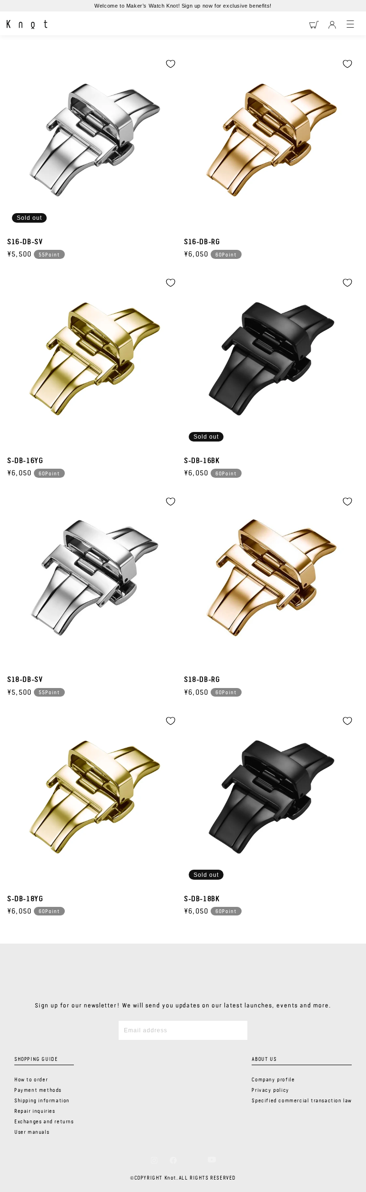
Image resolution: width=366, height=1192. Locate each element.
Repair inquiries (34, 1111)
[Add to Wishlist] (170, 63)
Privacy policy (270, 1090)
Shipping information (42, 1101)
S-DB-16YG (25, 461)
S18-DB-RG (202, 680)
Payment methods (37, 1090)
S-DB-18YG (25, 899)
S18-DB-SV (24, 680)
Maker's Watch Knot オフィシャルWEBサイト (27, 25)
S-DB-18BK (201, 899)
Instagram (154, 1160)
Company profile (273, 1080)
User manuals (31, 1132)
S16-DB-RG (202, 242)
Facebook (173, 1160)
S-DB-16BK (201, 461)
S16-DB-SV (24, 242)
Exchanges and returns (44, 1122)
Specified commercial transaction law (302, 1101)
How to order (31, 1080)
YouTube (212, 1159)
